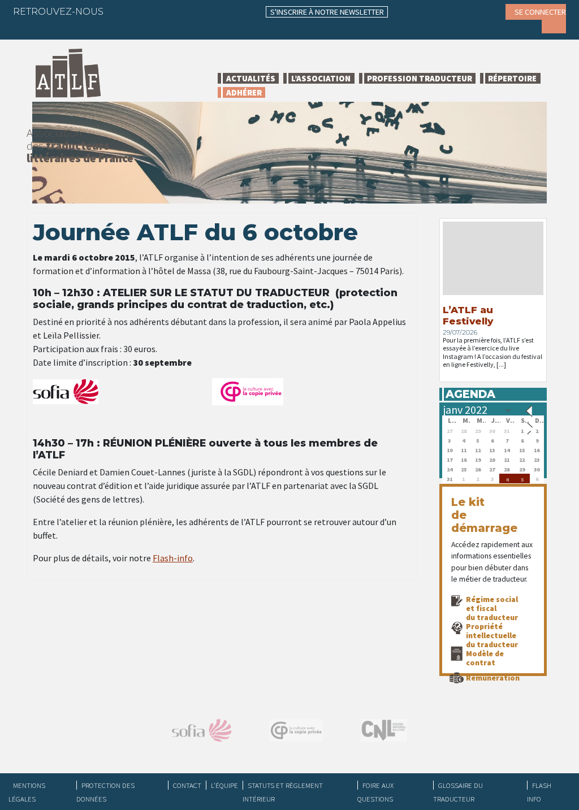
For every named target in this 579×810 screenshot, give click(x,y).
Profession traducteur (419, 78)
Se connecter (540, 12)
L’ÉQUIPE (224, 785)
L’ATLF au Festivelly (468, 315)
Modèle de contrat (485, 658)
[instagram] (188, 11)
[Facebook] (122, 11)
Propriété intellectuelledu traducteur (492, 635)
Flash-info (173, 558)
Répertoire (512, 78)
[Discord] (30, 28)
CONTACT (187, 785)
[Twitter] (144, 11)
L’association (321, 78)
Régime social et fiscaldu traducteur (492, 608)
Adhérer (244, 92)
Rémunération (493, 678)
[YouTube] (210, 11)
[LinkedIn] (166, 11)
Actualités (250, 78)
